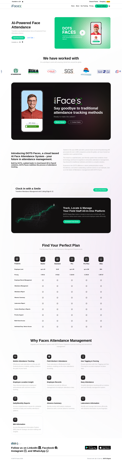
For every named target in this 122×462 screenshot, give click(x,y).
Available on (15, 1)
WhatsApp (39, 451)
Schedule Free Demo (72, 221)
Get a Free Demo (100, 190)
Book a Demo (60, 122)
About (77, 6)
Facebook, (50, 447)
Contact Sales (76, 122)
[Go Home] (16, 6)
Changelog (104, 1)
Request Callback (101, 6)
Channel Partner (93, 1)
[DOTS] (16, 443)
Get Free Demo (18, 37)
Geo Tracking (84, 6)
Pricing (91, 6)
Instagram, (19, 451)
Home (72, 6)
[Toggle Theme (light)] (109, 6)
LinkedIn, (34, 447)
